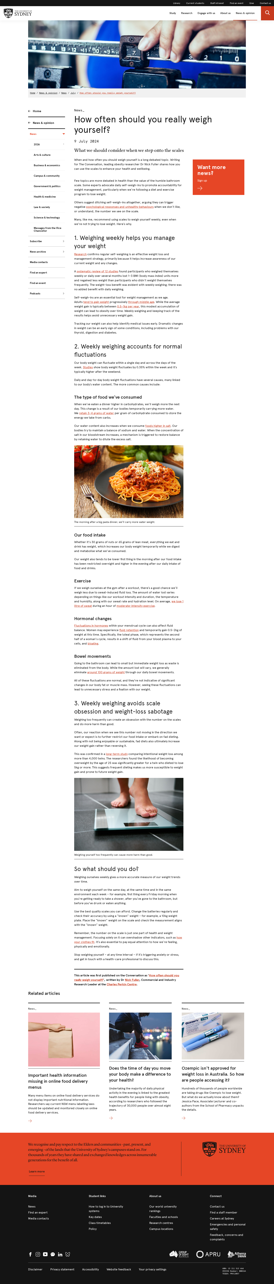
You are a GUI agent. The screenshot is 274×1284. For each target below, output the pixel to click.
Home (32, 93)
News (64, 93)
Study (172, 13)
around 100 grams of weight (106, 672)
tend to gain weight (96, 302)
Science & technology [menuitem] (47, 217)
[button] (267, 13)
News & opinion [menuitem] (43, 123)
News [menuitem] (33, 134)
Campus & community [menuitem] (47, 175)
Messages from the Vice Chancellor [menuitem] (47, 229)
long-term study (117, 754)
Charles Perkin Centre (122, 984)
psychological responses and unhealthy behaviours (120, 207)
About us (225, 13)
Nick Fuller (132, 980)
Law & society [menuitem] (42, 207)
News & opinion (245, 13)
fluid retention (129, 630)
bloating (93, 643)
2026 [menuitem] (37, 144)
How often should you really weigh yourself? (108, 93)
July (73, 93)
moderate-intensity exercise (135, 606)
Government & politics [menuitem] (47, 186)
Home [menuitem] (37, 111)
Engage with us (206, 13)
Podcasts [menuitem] (35, 293)
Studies (88, 367)
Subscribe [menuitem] (36, 241)
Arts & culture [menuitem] (42, 155)
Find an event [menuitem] (38, 283)
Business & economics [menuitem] (47, 165)
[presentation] (64, 1063)
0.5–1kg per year (128, 306)
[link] (176, 3)
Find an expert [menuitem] (38, 272)
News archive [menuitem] (38, 251)
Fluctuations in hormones (91, 625)
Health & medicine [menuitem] (45, 196)
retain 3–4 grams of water (96, 413)
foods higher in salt (158, 426)
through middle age (141, 302)
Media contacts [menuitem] (39, 262)
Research (186, 13)
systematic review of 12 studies (97, 271)
